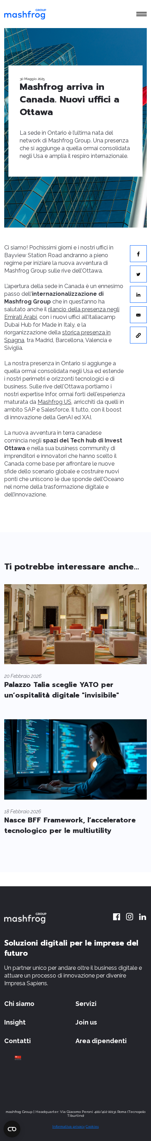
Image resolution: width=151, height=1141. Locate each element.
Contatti (17, 1041)
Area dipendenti (101, 1041)
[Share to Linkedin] (138, 294)
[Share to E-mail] (138, 314)
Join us (86, 1022)
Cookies (92, 1126)
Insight (15, 1022)
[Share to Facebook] (138, 253)
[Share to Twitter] (138, 274)
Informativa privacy (68, 1126)
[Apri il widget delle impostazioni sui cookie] (12, 1129)
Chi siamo (19, 1003)
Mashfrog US (54, 402)
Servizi (86, 1003)
